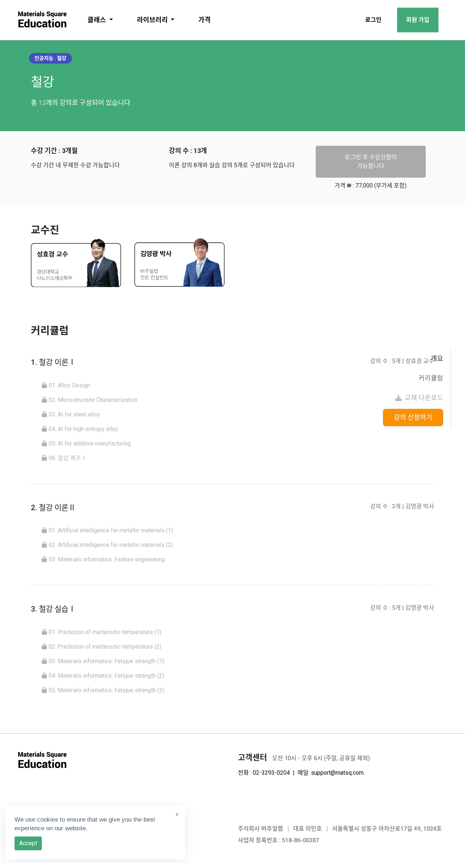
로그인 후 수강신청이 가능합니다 (371, 161)
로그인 (373, 19)
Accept (28, 843)
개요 (437, 358)
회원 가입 (417, 19)
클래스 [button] (98, 20)
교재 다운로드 (424, 398)
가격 (204, 20)
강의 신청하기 (413, 417)
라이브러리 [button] (153, 20)
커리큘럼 (430, 378)
